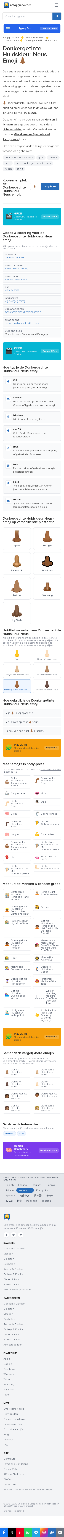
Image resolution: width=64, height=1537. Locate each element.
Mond (41, 793)
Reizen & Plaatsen (14, 1269)
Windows (9, 1374)
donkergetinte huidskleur (19, 157)
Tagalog (46, 1200)
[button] (32, 256)
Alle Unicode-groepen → (17, 1289)
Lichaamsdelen (11, 40)
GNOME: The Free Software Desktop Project (29, 1489)
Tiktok (7, 1394)
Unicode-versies (13, 1424)
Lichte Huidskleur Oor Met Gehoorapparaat (17, 870)
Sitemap (8, 1511)
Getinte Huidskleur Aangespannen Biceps (16, 782)
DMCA (7, 1479)
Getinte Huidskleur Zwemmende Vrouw (15, 994)
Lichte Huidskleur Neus (44, 1084)
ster (21, 1133)
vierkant (9, 1133)
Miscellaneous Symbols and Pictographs (27, 334)
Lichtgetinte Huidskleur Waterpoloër (15, 1013)
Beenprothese (46, 813)
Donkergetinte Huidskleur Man (46, 1095)
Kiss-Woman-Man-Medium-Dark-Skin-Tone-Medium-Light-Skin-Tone (46, 945)
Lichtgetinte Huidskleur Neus (44, 1072)
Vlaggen (8, 1253)
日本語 (38, 1195)
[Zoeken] (56, 16)
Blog (6, 1434)
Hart (10, 857)
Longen (12, 834)
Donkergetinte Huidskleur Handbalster (16, 981)
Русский (10, 1195)
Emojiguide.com (11, 37)
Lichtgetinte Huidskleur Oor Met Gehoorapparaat (47, 846)
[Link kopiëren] (52, 1532)
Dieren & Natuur (13, 1279)
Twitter (7, 1379)
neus (7, 163)
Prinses (42, 907)
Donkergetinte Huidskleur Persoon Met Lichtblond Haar (16, 910)
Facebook (9, 1369)
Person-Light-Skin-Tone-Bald (46, 893)
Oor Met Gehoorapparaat (47, 823)
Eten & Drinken (12, 1284)
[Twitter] (13, 1235)
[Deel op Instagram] (44, 1532)
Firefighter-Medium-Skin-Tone (45, 981)
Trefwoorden (11, 1413)
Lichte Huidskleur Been (14, 804)
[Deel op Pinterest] (20, 1532)
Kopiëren (50, 186)
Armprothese (15, 793)
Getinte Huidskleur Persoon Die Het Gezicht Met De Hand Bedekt (47, 927)
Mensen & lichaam (34, 37)
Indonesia (31, 1200)
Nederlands (25, 1190)
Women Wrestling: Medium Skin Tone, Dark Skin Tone (46, 997)
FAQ (6, 1444)
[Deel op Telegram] (36, 1532)
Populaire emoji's (13, 1429)
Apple (7, 1358)
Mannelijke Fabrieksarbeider (17, 968)
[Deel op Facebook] (4, 1532)
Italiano (10, 1190)
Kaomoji (8, 1439)
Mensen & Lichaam (14, 1248)
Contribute (9, 1458)
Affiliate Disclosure (14, 1474)
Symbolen (9, 1263)
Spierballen (44, 834)
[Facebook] (6, 1235)
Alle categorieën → (14, 1344)
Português (42, 1190)
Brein (11, 813)
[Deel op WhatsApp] (28, 1532)
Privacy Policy (11, 1469)
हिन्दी (19, 1200)
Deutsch (36, 1184)
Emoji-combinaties (14, 1408)
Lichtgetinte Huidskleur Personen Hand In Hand (17, 895)
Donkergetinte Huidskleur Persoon (16, 1096)
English (10, 1184)
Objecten (9, 1258)
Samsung (9, 1384)
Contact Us (10, 1484)
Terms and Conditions (16, 1463)
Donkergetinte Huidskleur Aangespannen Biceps (16, 846)
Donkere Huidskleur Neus (14, 1084)
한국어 (50, 1195)
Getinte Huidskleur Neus (14, 1072)
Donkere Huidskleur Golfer (44, 969)
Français (50, 1184)
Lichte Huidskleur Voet (47, 867)
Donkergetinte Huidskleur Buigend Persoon (16, 944)
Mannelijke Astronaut (44, 958)
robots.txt (19, 1511)
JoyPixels (9, 1389)
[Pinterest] (20, 1235)
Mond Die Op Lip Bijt (45, 858)
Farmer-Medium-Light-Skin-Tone (17, 922)
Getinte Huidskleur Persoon (14, 1108)
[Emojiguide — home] (17, 5)
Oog (40, 801)
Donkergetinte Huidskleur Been (46, 781)
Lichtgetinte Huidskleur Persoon (44, 1108)
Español (22, 1184)
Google (8, 1363)
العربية (9, 1200)
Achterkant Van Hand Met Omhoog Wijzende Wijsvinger (46, 1015)
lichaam (53, 157)
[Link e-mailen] (60, 1532)
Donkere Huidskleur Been (14, 824)
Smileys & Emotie (13, 1274)
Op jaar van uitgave (15, 1419)
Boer (10, 958)
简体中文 (25, 1195)
